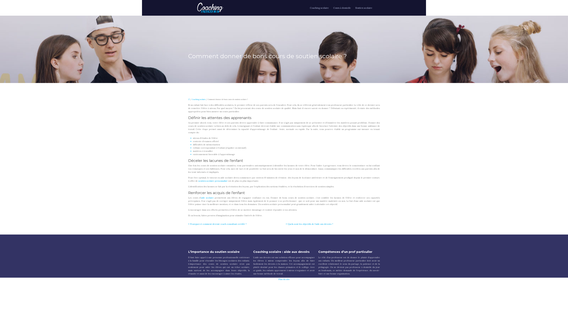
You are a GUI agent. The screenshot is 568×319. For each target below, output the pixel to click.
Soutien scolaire (363, 7)
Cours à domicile (342, 7)
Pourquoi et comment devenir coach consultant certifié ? (218, 224)
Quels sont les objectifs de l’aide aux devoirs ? (310, 224)
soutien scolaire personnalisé (212, 181)
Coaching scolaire (319, 7)
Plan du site (284, 279)
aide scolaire (207, 197)
